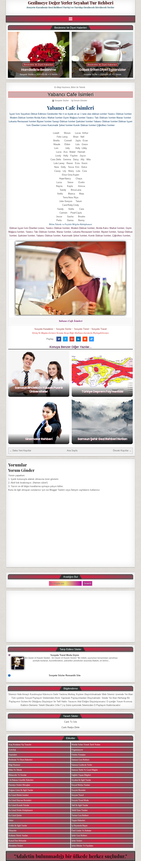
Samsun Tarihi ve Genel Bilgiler (85, 770)
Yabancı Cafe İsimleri (71, 94)
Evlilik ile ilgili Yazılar (18, 825)
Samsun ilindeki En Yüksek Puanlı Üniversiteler (39, 389)
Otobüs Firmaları (78, 755)
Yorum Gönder (80, 100)
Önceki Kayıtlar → (122, 450)
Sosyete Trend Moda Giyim (64, 655)
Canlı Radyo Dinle (70, 727)
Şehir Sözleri (77, 841)
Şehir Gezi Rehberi (79, 835)
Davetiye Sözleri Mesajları (19, 785)
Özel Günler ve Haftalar (81, 830)
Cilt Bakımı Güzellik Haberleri (21, 780)
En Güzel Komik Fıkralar (19, 805)
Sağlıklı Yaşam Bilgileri (81, 775)
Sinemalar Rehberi (38, 439)
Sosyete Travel (99, 329)
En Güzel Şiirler (15, 815)
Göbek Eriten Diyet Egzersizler (102, 69)
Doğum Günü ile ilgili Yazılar (21, 790)
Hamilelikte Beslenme (38, 69)
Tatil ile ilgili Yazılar (80, 805)
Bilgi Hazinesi (63, 87)
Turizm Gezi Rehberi (80, 815)
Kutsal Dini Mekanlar (17, 841)
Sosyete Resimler (79, 790)
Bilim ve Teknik (78, 87)
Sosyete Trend (81, 329)
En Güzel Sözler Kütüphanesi (21, 810)
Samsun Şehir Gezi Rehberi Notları (102, 439)
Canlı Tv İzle (70, 722)
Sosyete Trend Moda (80, 800)
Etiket (11, 820)
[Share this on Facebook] (65, 339)
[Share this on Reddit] (85, 339)
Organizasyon (77, 750)
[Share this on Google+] (71, 339)
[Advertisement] (70, 616)
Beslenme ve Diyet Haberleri (38, 64)
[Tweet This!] (58, 339)
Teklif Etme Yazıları (80, 810)
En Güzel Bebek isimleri (19, 795)
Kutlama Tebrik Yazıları (18, 835)
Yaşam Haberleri (78, 820)
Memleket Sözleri (16, 845)
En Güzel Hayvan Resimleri (20, 800)
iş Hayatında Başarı (80, 825)
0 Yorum (53, 74)
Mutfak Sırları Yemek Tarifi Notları (86, 744)
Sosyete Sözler (27, 74)
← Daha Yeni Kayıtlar (20, 450)
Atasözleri (13, 755)
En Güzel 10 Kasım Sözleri (37, 658)
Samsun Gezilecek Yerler (82, 765)
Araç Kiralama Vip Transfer (20, 744)
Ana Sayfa (72, 450)
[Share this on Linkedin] (78, 339)
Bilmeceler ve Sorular (17, 775)
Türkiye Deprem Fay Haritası (102, 391)
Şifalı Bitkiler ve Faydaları (82, 845)
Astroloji (12, 750)
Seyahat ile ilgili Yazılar (81, 780)
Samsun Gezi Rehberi (80, 760)
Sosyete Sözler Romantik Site (64, 675)
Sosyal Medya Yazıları (81, 785)
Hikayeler (13, 830)
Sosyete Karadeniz (43, 329)
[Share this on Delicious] (91, 339)
